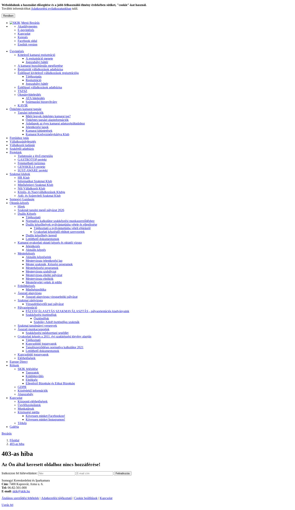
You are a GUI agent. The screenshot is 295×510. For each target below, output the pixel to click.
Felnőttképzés (26, 286)
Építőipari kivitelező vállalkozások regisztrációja (48, 73)
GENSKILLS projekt (31, 166)
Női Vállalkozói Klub (31, 188)
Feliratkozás (123, 473)
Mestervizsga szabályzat (41, 271)
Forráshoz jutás (19, 138)
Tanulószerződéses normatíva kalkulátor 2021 (54, 347)
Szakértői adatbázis (22, 148)
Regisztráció (33, 80)
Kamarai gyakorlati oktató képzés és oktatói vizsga (50, 242)
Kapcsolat (16, 397)
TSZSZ (22, 91)
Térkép (22, 423)
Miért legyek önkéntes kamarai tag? (48, 116)
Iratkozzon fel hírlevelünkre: (19, 473)
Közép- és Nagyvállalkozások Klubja (41, 192)
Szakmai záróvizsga (30, 300)
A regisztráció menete (39, 58)
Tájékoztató (33, 217)
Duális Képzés (27, 213)
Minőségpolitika (36, 289)
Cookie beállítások (86, 498)
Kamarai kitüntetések (39, 130)
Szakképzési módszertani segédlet (47, 333)
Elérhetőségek (27, 358)
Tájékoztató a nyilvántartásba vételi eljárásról (62, 228)
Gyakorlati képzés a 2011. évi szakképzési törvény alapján (54, 336)
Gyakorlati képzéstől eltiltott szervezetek (59, 231)
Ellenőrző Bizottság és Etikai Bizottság (50, 383)
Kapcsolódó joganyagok (41, 343)
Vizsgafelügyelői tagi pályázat (45, 304)
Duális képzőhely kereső (41, 235)
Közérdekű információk (33, 390)
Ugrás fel (7, 505)
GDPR (22, 387)
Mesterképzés (26, 253)
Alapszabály (25, 394)
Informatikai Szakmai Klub (35, 181)
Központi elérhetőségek (33, 401)
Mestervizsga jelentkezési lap (44, 260)
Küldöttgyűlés (35, 376)
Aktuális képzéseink (38, 257)
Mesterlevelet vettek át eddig (44, 282)
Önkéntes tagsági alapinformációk (47, 120)
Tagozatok (32, 372)
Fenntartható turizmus (31, 163)
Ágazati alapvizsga (30, 293)
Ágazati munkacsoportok (33, 329)
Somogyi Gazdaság (22, 199)
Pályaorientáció (27, 307)
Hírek (21, 206)
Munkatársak (26, 408)
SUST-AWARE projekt (33, 170)
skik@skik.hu (21, 491)
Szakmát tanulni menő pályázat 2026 (41, 210)
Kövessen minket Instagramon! (45, 419)
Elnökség (32, 379)
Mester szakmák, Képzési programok (49, 264)
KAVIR (23, 105)
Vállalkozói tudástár (22, 145)
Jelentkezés (33, 246)
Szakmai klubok (20, 174)
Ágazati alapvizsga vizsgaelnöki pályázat (51, 296)
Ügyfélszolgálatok (29, 405)
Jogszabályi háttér (37, 62)
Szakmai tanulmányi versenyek (37, 325)
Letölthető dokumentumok (42, 239)
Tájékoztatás (34, 76)
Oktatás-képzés (19, 203)
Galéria (14, 426)
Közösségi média (28, 412)
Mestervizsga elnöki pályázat (44, 275)
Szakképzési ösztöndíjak (41, 314)
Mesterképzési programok (42, 268)
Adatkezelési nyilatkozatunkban (51, 8)
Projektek (16, 152)
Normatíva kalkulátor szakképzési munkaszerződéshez (60, 221)
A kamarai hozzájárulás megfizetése (40, 65)
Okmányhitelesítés (29, 94)
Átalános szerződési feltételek (20, 498)
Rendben (8, 15)
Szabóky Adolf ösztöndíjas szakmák (56, 322)
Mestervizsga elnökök (39, 278)
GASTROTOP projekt (32, 159)
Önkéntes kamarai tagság (25, 109)
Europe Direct (18, 361)
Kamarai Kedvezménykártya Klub (47, 134)
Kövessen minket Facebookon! (45, 416)
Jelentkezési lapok (37, 127)
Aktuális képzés (36, 249)
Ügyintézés (17, 51)
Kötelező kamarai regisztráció (36, 55)
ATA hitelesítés (35, 98)
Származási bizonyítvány (41, 101)
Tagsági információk (31, 112)
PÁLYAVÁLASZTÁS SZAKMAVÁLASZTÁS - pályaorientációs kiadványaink (77, 311)
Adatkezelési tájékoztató (56, 498)
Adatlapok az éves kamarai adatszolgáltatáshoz (55, 123)
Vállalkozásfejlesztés (23, 141)
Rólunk (14, 365)
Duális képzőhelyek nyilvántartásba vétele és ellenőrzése (61, 224)
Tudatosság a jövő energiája (35, 156)
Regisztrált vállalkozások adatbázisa (40, 69)
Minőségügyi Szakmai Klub (35, 185)
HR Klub (24, 177)
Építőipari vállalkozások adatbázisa (40, 87)
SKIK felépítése (28, 369)
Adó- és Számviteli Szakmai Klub (39, 195)
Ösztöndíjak (41, 318)
